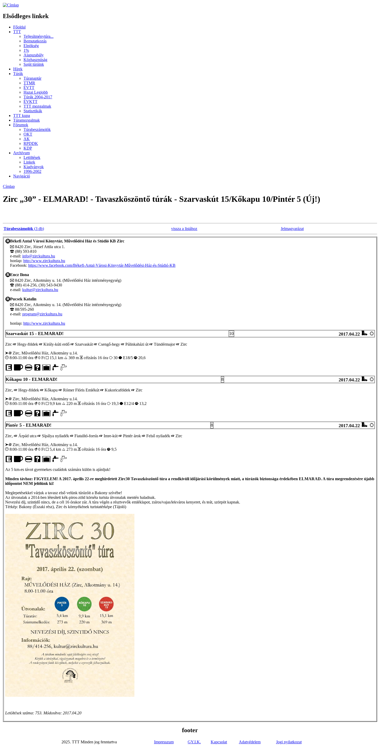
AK (27, 139)
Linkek (29, 162)
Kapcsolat (219, 742)
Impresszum (164, 742)
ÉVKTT (30, 101)
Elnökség (31, 45)
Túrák (18, 73)
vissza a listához (184, 228)
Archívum (21, 153)
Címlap (9, 186)
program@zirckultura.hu (42, 314)
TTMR (29, 83)
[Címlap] (11, 5)
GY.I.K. (194, 742)
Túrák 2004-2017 (38, 97)
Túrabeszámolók (37, 129)
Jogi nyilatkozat (289, 742)
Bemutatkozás (35, 41)
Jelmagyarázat (292, 228)
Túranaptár (32, 78)
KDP (28, 148)
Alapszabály (34, 55)
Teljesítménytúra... (39, 36)
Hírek (17, 69)
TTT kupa (21, 115)
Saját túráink (34, 64)
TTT (17, 31)
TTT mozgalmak (37, 106)
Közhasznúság (35, 59)
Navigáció (21, 176)
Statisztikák (33, 111)
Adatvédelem (250, 742)
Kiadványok (34, 167)
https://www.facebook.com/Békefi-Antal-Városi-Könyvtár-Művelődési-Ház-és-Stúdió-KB (102, 265)
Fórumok (20, 125)
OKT (28, 134)
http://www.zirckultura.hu (44, 260)
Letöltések (32, 157)
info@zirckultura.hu (38, 256)
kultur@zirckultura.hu (40, 289)
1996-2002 (32, 171)
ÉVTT (29, 87)
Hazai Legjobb (36, 92)
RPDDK (31, 143)
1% (26, 50)
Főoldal (19, 27)
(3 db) (24, 228)
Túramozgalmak (26, 120)
